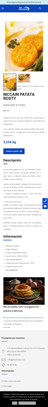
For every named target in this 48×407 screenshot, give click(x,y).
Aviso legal (7, 386)
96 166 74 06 (12, 365)
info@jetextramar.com (16, 360)
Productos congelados (21, 86)
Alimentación (7, 86)
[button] (14, 151)
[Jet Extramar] (24, 9)
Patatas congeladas (15, 89)
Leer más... (7, 327)
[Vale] (45, 399)
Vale (14, 403)
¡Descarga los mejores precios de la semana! (24, 2)
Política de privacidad (12, 381)
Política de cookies (10, 391)
